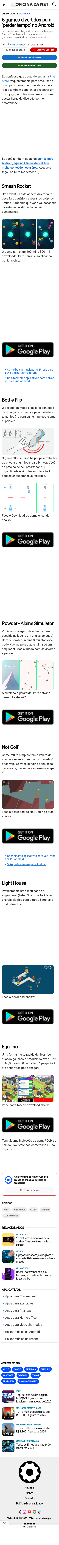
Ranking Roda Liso (28, 1381)
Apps (6, 1210)
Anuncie (29, 1487)
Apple (6, 1369)
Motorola (31, 1369)
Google (17, 1369)
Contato (29, 1498)
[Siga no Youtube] (29, 1512)
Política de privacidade (29, 1503)
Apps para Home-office (21, 1317)
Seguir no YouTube (45, 50)
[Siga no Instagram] (24, 1512)
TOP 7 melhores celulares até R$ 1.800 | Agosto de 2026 (33, 1429)
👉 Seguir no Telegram (29, 57)
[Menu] (5, 4)
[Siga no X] (19, 1512)
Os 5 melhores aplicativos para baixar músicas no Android (29, 379)
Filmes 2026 (8, 1381)
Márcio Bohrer (14, 44)
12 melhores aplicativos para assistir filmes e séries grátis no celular (33, 1241)
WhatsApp (8, 1375)
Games (33, 1210)
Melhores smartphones (28, 1408)
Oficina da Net (9, 13)
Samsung (45, 1369)
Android (46, 1210)
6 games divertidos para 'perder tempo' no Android (28, 22)
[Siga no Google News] (35, 1512)
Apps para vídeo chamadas (23, 1325)
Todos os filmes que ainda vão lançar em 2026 (33, 1446)
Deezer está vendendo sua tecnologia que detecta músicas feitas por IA (34, 1275)
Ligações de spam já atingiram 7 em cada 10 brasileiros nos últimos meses (36, 1258)
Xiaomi (35, 1375)
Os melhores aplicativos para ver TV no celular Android (30, 857)
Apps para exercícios (19, 1303)
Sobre (29, 1493)
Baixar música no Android (22, 1332)
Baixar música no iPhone (22, 1339)
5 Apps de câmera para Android (26, 864)
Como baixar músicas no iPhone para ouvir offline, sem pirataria (29, 371)
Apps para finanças (18, 1310)
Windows (22, 1375)
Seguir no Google (17, 50)
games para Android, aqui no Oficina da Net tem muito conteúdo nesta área (27, 163)
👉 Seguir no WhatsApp (29, 65)
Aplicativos (24, 13)
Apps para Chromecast (20, 1296)
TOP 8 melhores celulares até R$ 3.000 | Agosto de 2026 (33, 1413)
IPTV (18, 1391)
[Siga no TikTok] (40, 1512)
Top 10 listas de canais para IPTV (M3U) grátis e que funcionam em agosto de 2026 (33, 1398)
